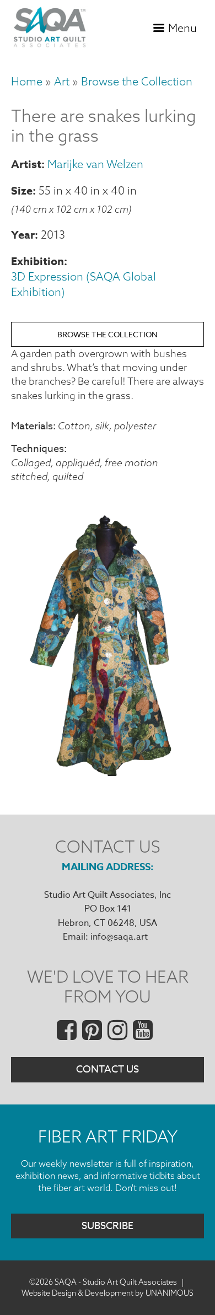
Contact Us (107, 1069)
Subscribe (107, 1226)
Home (26, 81)
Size (22, 190)
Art (61, 81)
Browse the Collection (136, 81)
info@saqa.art (119, 937)
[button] (107, 772)
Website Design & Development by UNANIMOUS (108, 1293)
